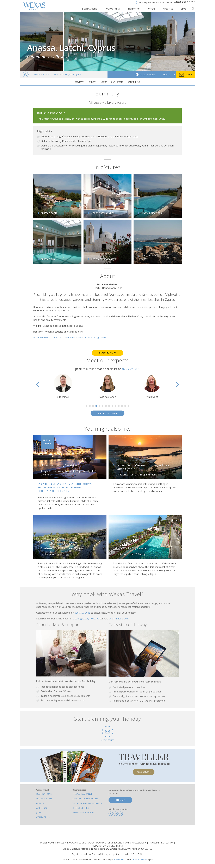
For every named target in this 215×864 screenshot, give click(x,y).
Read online (144, 771)
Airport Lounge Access (85, 798)
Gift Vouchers (80, 808)
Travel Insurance (82, 793)
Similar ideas (134, 82)
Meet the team (107, 413)
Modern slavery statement (107, 845)
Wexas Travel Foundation (87, 803)
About (104, 82)
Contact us (43, 817)
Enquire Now (107, 352)
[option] (63, 386)
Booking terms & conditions (113, 842)
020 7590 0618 (131, 369)
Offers (40, 803)
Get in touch (107, 740)
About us (41, 808)
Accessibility (139, 842)
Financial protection (161, 842)
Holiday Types (44, 798)
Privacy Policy (120, 859)
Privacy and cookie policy (79, 842)
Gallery (92, 82)
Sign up (120, 800)
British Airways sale (52, 118)
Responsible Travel (83, 812)
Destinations (44, 793)
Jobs (38, 812)
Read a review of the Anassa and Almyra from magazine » (69, 337)
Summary (79, 82)
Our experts (117, 82)
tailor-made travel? (119, 618)
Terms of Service (139, 859)
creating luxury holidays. (86, 618)
